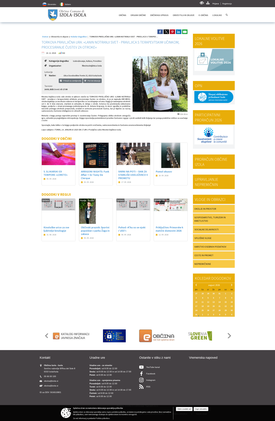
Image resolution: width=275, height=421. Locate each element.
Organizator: (55, 65)
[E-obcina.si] (157, 335)
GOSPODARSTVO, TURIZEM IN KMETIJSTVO (210, 219)
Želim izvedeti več (184, 409)
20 (214, 306)
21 (219, 306)
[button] (46, 335)
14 (219, 302)
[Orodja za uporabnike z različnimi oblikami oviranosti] (202, 3)
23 (232, 306)
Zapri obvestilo (201, 409)
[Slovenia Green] (200, 335)
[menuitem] (122, 15)
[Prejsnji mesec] (196, 285)
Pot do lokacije (93, 80)
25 (203, 310)
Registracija (227, 3)
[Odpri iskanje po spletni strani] (227, 15)
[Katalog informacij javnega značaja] (71, 335)
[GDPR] (114, 335)
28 (203, 293)
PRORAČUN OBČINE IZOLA (211, 162)
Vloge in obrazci (210, 199)
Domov (45, 36)
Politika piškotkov (103, 418)
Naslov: (52, 75)
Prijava (216, 3)
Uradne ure (97, 357)
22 (226, 306)
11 (203, 302)
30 (214, 293)
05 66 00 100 (50, 376)
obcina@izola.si (51, 381)
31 (219, 293)
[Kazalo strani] (207, 3)
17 (196, 306)
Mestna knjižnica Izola (92, 65)
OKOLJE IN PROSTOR (205, 208)
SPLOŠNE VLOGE (202, 238)
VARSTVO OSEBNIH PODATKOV (210, 246)
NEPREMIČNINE (202, 263)
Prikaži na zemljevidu (72, 80)
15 (226, 302)
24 (196, 310)
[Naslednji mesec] (231, 285)
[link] (160, 31)
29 (208, 293)
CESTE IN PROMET (203, 255)
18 (203, 306)
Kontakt (45, 357)
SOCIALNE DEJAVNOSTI (206, 229)
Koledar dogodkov (79, 36)
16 (232, 302)
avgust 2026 (214, 285)
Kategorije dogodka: (59, 61)
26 (208, 310)
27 (196, 293)
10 (196, 302)
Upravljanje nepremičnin (206, 182)
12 (208, 302)
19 (208, 306)
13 (214, 302)
